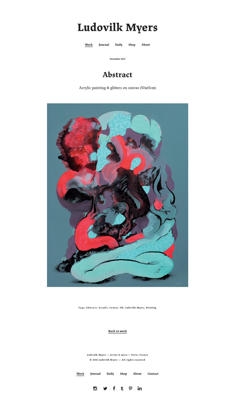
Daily (118, 45)
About (146, 45)
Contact (153, 374)
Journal (104, 45)
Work (89, 45)
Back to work (117, 331)
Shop (132, 45)
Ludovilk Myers (117, 28)
